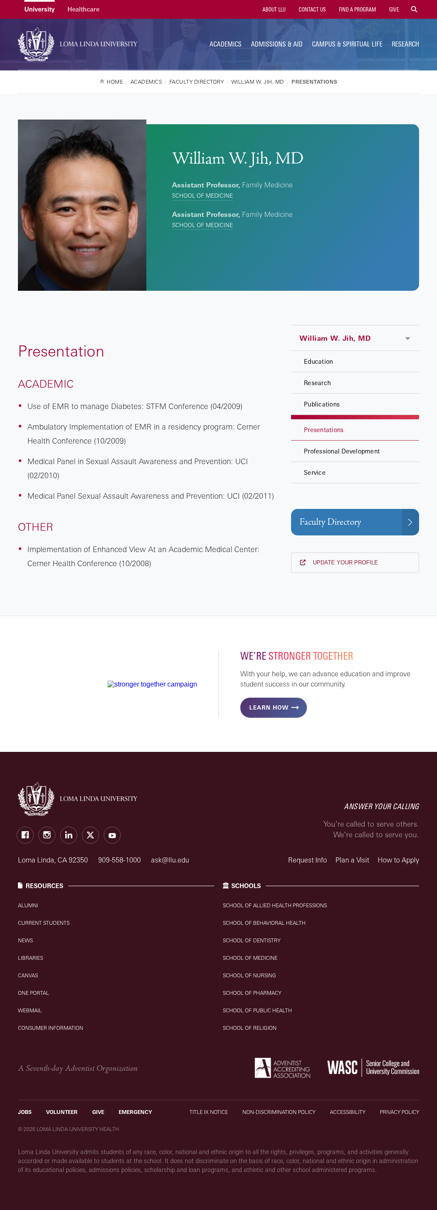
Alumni (28, 905)
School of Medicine (202, 195)
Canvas (28, 975)
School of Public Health (257, 1010)
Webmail (30, 1010)
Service (315, 472)
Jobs (25, 1112)
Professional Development (342, 451)
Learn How (268, 707)
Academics (226, 44)
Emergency (135, 1112)
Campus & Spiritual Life (347, 44)
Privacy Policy (399, 1112)
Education (318, 361)
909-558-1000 (120, 860)
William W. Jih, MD (335, 338)
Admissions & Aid (277, 44)
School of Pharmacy (252, 993)
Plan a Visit (352, 860)
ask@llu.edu (170, 860)
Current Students (44, 923)
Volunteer (62, 1112)
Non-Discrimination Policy (278, 1112)
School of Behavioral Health (264, 923)
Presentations (324, 429)
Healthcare (83, 9)
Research (405, 44)
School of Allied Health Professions (275, 905)
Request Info (307, 860)
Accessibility (347, 1112)
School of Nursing (249, 975)
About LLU (273, 9)
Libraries (30, 958)
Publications (322, 404)
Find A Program (357, 9)
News (25, 940)
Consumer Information (50, 1028)
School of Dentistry (251, 940)
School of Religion (250, 1028)
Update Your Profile (344, 562)
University (39, 9)
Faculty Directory (330, 522)
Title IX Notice (208, 1112)
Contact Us (311, 9)
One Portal (33, 993)
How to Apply (398, 860)
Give (393, 9)
